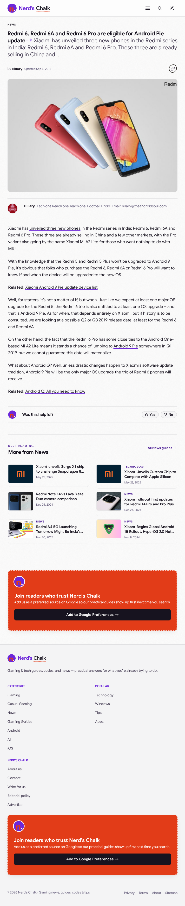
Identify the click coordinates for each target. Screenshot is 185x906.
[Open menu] (147, 8)
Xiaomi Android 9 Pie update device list (61, 287)
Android (13, 730)
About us (14, 769)
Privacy (129, 893)
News (11, 24)
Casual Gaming (19, 704)
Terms (143, 893)
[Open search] (159, 8)
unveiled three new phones (54, 228)
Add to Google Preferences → (92, 615)
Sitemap (171, 893)
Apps (99, 721)
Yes (152, 414)
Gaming (13, 695)
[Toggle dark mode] (172, 8)
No (171, 414)
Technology (104, 695)
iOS (10, 748)
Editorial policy (18, 796)
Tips (98, 712)
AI (9, 739)
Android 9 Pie (125, 346)
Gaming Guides (19, 721)
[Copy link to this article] (173, 68)
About (156, 893)
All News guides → (162, 448)
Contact (13, 778)
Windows (102, 704)
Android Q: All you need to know (55, 391)
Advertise (14, 804)
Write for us (16, 787)
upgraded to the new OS (98, 274)
